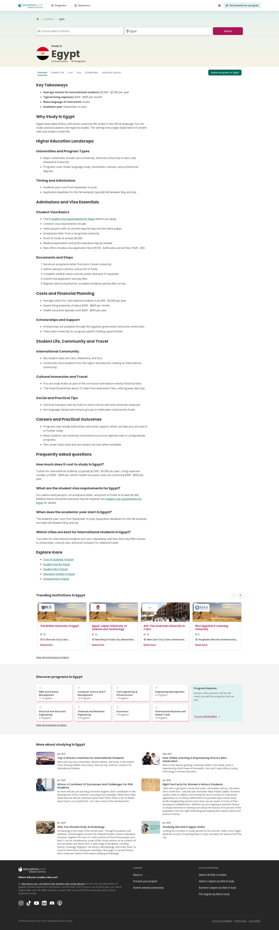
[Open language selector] (219, 5)
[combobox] (79, 31)
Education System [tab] (111, 72)
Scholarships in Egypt (56, 579)
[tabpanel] (139, 332)
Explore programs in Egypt (225, 72)
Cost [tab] (70, 72)
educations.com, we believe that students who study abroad (52, 883)
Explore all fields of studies (213, 874)
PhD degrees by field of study (214, 894)
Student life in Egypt (55, 569)
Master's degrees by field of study (216, 881)
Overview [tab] (42, 72)
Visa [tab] (79, 72)
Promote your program (145, 881)
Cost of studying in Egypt (58, 559)
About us (137, 874)
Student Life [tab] (57, 72)
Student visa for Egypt (56, 564)
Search (228, 31)
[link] (62, 19)
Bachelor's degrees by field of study (217, 887)
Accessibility (254, 921)
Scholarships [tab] (91, 72)
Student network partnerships (148, 887)
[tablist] (139, 72)
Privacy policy (240, 921)
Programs (60, 5)
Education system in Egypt (59, 574)
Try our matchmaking (205, 716)
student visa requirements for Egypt (73, 219)
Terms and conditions (222, 921)
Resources (84, 5)
